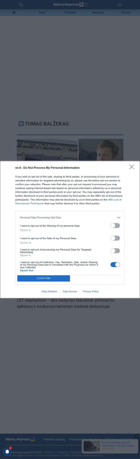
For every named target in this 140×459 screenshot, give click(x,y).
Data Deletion (49, 291)
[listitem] (70, 217)
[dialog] (70, 229)
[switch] (115, 225)
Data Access (70, 291)
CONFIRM (43, 278)
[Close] (132, 168)
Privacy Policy (91, 291)
